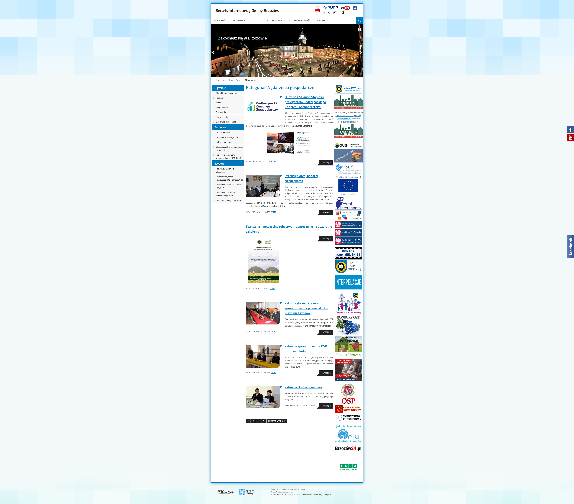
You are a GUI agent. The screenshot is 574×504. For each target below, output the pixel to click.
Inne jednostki (222, 116)
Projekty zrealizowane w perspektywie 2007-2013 (228, 156)
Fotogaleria (221, 112)
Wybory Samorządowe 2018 (228, 200)
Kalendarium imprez (224, 142)
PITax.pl (348, 121)
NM (274, 161)
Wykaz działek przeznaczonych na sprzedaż (229, 148)
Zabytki (219, 102)
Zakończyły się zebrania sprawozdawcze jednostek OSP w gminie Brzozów (306, 308)
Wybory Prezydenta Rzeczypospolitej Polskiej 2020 (229, 178)
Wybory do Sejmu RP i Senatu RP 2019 (229, 186)
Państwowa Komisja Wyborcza (225, 170)
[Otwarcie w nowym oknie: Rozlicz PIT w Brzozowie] (348, 109)
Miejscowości (222, 107)
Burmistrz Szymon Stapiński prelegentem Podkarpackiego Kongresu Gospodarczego (305, 102)
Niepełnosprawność (299, 20)
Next (361, 52)
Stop (359, 29)
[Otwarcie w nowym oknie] (348, 92)
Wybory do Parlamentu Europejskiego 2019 (226, 194)
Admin (273, 212)
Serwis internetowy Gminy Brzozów (247, 10)
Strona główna (234, 80)
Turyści (255, 20)
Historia (219, 97)
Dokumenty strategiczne (227, 137)
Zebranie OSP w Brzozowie (303, 387)
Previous (213, 52)
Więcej (323, 163)
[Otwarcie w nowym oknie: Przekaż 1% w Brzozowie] (348, 138)
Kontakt (321, 20)
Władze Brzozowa (224, 132)
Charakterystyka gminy (226, 93)
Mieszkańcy (239, 20)
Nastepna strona (276, 421)
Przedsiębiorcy (274, 20)
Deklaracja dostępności (226, 121)
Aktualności (220, 20)
